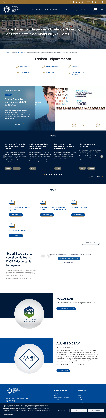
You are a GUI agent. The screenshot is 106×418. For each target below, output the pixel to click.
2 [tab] (85, 125)
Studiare (39, 9)
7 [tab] (59, 174)
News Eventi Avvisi (38, 2)
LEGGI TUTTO (19, 125)
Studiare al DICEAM (52, 66)
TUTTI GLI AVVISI (90, 243)
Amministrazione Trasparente (61, 397)
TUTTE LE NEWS (95, 176)
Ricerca (45, 9)
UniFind (56, 395)
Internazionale (55, 9)
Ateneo (64, 9)
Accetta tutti (96, 410)
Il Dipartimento (51, 72)
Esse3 (79, 395)
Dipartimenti (6, 2)
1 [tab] (83, 125)
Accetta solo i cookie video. (69, 258)
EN (98, 2)
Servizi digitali (81, 402)
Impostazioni (61, 410)
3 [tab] (88, 125)
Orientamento (27, 2)
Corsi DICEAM (24, 66)
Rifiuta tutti (79, 410)
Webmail (80, 393)
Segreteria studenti (17, 2)
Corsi (32, 9)
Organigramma (58, 393)
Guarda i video (63, 371)
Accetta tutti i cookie (68, 262)
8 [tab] (61, 174)
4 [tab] (51, 174)
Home (7, 52)
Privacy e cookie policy (8, 414)
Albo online (56, 399)
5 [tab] (54, 174)
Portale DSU (81, 397)
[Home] (11, 9)
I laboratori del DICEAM (66, 308)
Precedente (74, 125)
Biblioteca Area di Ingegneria (78, 73)
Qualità (55, 402)
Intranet (80, 399)
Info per (79, 9)
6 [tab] (56, 174)
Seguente (98, 125)
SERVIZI (100, 9)
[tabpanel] (53, 108)
